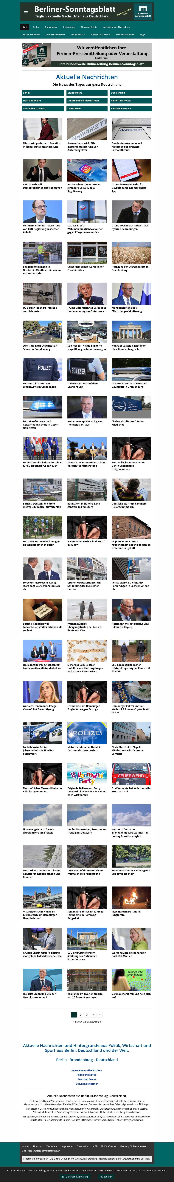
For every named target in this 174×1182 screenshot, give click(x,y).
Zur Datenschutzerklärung (75, 1176)
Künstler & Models (100, 34)
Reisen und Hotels (31, 34)
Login (142, 34)
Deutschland (69, 26)
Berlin (36, 26)
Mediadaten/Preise (125, 34)
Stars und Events (89, 26)
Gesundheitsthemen (55, 34)
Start (25, 26)
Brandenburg (51, 26)
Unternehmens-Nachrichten (116, 26)
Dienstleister (77, 34)
